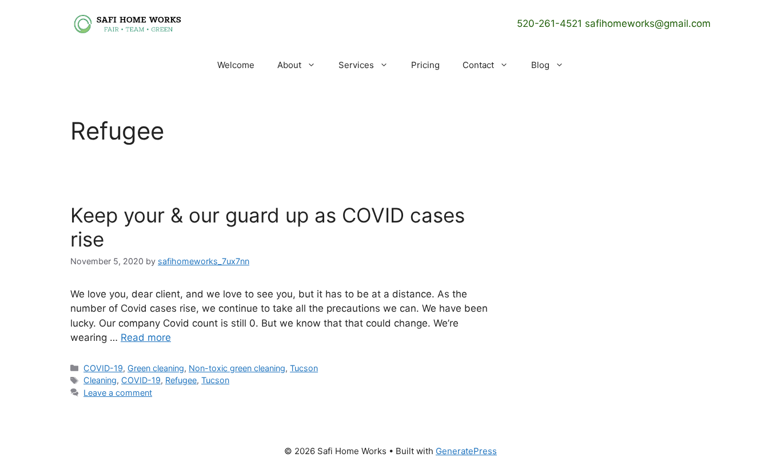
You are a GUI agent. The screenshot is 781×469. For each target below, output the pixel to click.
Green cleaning (155, 368)
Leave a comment (117, 393)
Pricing (425, 64)
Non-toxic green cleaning (237, 368)
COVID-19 (103, 368)
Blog (540, 64)
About (289, 64)
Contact (478, 64)
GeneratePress (466, 451)
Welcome (235, 64)
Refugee (181, 380)
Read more (146, 337)
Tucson (304, 368)
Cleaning (100, 380)
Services (356, 64)
